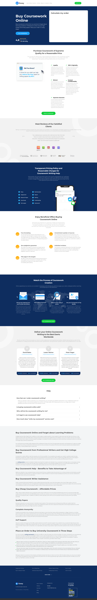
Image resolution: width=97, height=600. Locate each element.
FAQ (38, 590)
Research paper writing (53, 568)
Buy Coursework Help (48, 380)
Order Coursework (48, 113)
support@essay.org (51, 587)
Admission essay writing (37, 570)
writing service (21, 462)
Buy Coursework (22, 33)
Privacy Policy (26, 589)
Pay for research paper (20, 570)
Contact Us (47, 3)
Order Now (78, 3)
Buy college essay (35, 568)
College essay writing (53, 570)
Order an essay (68, 570)
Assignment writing (20, 568)
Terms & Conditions (19, 589)
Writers (38, 3)
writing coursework (29, 534)
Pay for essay (68, 568)
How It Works (29, 3)
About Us (42, 3)
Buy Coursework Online (48, 321)
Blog (51, 3)
